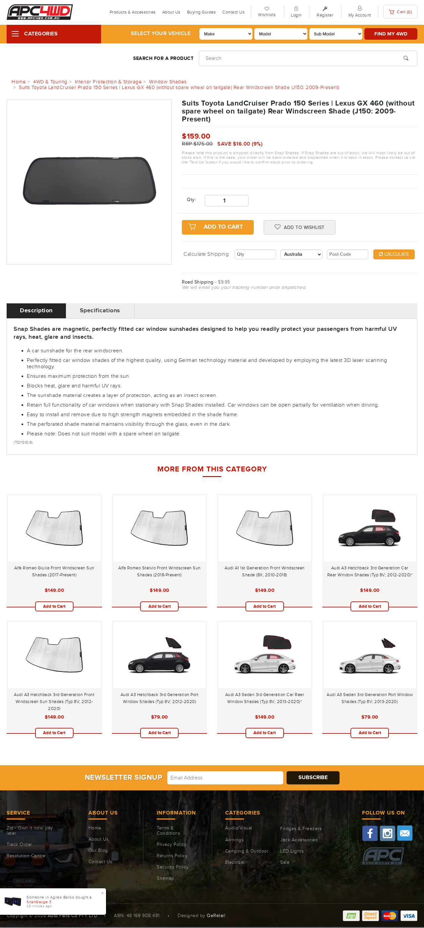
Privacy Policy (171, 844)
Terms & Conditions (168, 830)
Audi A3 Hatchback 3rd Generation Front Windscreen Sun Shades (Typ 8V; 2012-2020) (54, 701)
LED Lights (291, 851)
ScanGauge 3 (39, 902)
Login (296, 15)
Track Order (19, 844)
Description (36, 310)
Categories (41, 34)
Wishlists (267, 15)
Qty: (191, 199)
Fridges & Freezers (300, 828)
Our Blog (98, 850)
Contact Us (233, 12)
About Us (171, 12)
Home (94, 828)
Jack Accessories (298, 840)
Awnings (234, 840)
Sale (285, 862)
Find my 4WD (390, 34)
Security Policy (173, 867)
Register (325, 15)
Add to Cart (223, 227)
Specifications (100, 310)
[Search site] (405, 57)
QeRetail (216, 915)
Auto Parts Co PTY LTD (73, 915)
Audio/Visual (238, 828)
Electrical (235, 862)
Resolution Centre (26, 856)
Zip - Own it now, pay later (30, 830)
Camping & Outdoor (247, 851)
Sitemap (165, 878)
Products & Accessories (133, 12)
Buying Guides (201, 12)
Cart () (404, 12)
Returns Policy (172, 856)
